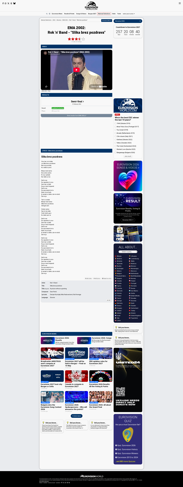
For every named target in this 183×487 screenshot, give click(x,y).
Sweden (133, 306)
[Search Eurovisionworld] (46, 13)
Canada (119, 281)
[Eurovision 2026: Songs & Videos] (127, 180)
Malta (132, 261)
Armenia (119, 261)
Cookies (58, 482)
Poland (133, 281)
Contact (45, 482)
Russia (133, 288)
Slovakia (133, 298)
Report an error (107, 278)
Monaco (133, 266)
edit (109, 300)
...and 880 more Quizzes (125, 461)
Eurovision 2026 (128, 166)
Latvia (118, 320)
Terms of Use (51, 482)
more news (77, 416)
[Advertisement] (24, 46)
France (118, 298)
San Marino (134, 291)
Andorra (119, 258)
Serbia (133, 293)
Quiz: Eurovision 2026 (126, 445)
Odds (114, 13)
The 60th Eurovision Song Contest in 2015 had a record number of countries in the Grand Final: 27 (76, 425)
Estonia (119, 293)
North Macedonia (136, 276)
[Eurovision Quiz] (128, 434)
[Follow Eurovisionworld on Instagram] (5, 3)
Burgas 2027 (92, 13)
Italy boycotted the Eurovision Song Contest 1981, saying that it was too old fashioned (127, 329)
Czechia (119, 288)
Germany (119, 303)
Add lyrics (97, 278)
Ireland (118, 313)
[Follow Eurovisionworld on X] (8, 3)
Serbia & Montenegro (136, 296)
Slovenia (133, 301)
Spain (132, 303)
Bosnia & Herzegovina (121, 276)
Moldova (133, 263)
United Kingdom (136, 315)
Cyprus (118, 286)
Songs (81, 13)
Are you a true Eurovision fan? (127, 424)
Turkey (133, 310)
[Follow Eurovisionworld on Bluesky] (14, 3)
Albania (118, 256)
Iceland (118, 310)
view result (128, 156)
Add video (89, 278)
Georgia (119, 301)
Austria (118, 266)
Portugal (133, 283)
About (40, 482)
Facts (119, 13)
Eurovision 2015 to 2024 (127, 457)
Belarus (119, 271)
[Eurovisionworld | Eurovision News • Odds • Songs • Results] (91, 5)
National (104, 13)
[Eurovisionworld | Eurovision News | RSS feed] (69, 482)
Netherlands (134, 273)
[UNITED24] (128, 380)
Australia (119, 263)
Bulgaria (119, 278)
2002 (54, 20)
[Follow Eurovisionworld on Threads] (11, 3)
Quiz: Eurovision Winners (127, 453)
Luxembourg (135, 258)
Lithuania (134, 256)
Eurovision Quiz (128, 419)
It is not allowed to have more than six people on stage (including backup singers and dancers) (100, 425)
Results (69, 13)
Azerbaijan (119, 268)
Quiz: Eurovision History (127, 449)
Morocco (134, 271)
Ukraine (133, 313)
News (57, 13)
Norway (133, 278)
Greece (118, 306)
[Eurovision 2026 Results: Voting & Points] (128, 200)
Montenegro (135, 268)
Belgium (119, 273)
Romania (133, 286)
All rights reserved (44, 481)
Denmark (119, 291)
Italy (117, 318)
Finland (118, 296)
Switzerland (134, 308)
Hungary (119, 308)
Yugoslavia (134, 318)
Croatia (118, 283)
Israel (118, 315)
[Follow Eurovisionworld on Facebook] (3, 3)
